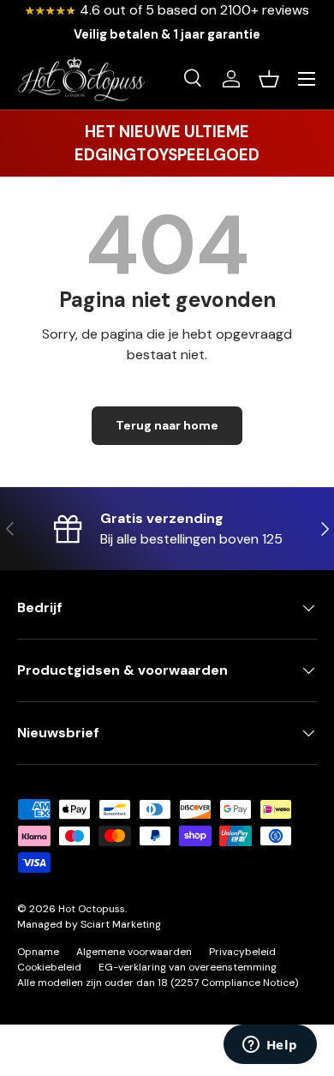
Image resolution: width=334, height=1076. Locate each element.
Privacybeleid (242, 952)
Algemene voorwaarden (134, 952)
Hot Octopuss (91, 909)
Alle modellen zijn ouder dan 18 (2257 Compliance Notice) (157, 982)
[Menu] (306, 79)
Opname (38, 952)
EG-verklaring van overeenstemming (187, 967)
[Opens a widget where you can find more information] (270, 1046)
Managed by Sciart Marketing (89, 924)
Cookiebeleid (49, 967)
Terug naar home (167, 425)
